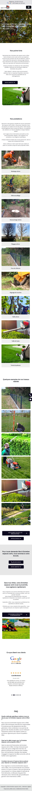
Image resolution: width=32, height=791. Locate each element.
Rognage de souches (15, 292)
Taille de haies (16, 341)
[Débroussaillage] (15, 184)
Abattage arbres (15, 171)
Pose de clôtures (15, 268)
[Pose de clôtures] (15, 257)
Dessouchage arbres (15, 220)
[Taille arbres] (15, 305)
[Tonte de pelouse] (15, 354)
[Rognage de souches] (15, 281)
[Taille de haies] (15, 329)
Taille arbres (15, 317)
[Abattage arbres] (15, 160)
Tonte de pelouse (16, 365)
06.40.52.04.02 (19, 1)
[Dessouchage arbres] (15, 208)
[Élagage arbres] (15, 232)
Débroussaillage (15, 195)
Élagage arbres (15, 244)
